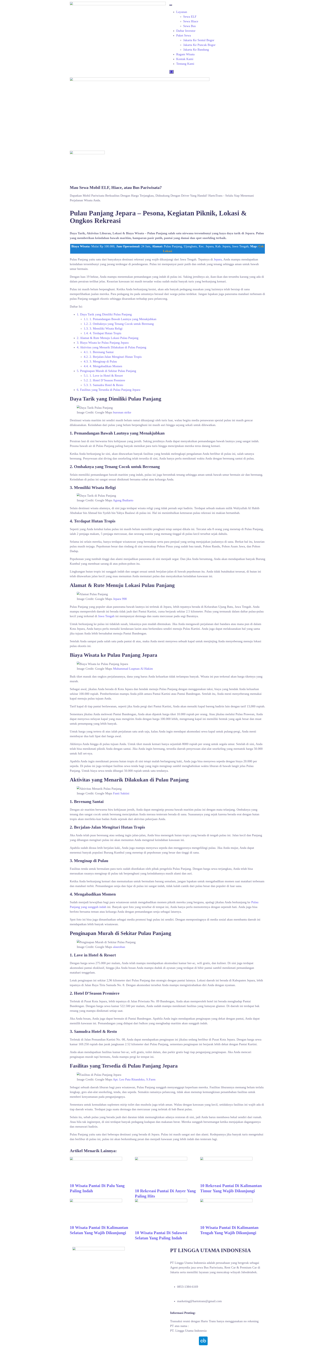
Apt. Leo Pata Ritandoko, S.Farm (134, 1079)
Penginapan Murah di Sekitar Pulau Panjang (106, 371)
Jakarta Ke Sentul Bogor (198, 40)
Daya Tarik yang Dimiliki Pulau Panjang (104, 314)
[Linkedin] (193, 1341)
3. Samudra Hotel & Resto (103, 385)
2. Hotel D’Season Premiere (104, 380)
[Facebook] (174, 1341)
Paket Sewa (183, 35)
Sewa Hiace (190, 21)
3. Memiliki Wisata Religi (103, 328)
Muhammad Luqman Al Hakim (133, 668)
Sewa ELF (189, 16)
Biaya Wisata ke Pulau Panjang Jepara (103, 342)
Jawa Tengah (106, 616)
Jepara (218, 259)
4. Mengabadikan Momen (103, 366)
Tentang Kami (185, 63)
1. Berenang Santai (99, 352)
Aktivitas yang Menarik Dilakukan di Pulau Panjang (111, 347)
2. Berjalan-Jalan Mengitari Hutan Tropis (113, 356)
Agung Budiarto (123, 500)
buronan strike (122, 412)
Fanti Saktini (121, 793)
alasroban (119, 947)
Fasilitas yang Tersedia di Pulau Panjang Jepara (108, 389)
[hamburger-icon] (170, 5)
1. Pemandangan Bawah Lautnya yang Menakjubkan (120, 319)
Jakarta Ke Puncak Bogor (199, 45)
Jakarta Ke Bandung (196, 49)
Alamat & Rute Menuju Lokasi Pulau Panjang (107, 338)
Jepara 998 (120, 599)
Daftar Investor (185, 30)
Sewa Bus (189, 26)
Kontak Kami (184, 59)
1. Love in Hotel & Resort (103, 375)
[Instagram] (184, 1341)
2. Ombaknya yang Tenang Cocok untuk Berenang (119, 323)
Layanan (181, 12)
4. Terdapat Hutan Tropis (102, 333)
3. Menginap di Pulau (100, 361)
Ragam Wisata (185, 54)
